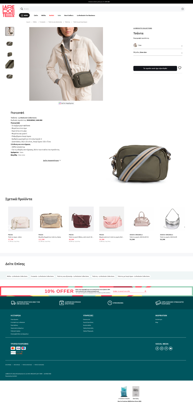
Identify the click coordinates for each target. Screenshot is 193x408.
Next (185, 228)
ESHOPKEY (14, 376)
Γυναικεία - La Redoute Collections (42, 276)
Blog (156, 322)
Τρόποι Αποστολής (88, 328)
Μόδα (43, 15)
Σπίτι (36, 15)
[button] (22, 9)
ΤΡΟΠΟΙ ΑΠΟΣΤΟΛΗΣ (27, 365)
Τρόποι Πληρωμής (88, 331)
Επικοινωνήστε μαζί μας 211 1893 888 (96, 2)
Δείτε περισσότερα (51, 160)
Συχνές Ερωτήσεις (88, 322)
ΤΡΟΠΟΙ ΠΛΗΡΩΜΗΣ (39, 365)
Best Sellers (68, 15)
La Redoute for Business (86, 15)
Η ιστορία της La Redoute (18, 322)
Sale (59, 15)
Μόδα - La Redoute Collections (17, 276)
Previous (10, 228)
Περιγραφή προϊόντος (141, 38)
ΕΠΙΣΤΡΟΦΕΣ (8, 365)
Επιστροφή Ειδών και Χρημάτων (20, 334)
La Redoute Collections (142, 28)
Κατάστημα (158, 319)
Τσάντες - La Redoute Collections (103, 276)
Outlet (51, 15)
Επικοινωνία (86, 319)
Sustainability (87, 325)
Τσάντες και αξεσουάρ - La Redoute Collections (73, 276)
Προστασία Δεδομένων (17, 328)
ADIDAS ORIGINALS (136, 235)
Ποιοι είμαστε (14, 319)
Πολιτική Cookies (15, 331)
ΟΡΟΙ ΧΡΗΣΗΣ (17, 365)
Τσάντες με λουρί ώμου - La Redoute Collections (134, 276)
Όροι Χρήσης (14, 325)
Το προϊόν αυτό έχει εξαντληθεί (155, 68)
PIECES (10, 235)
